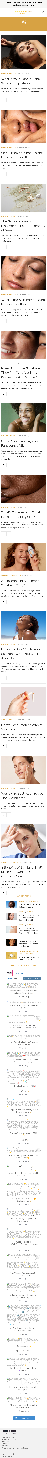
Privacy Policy (22, 70)
